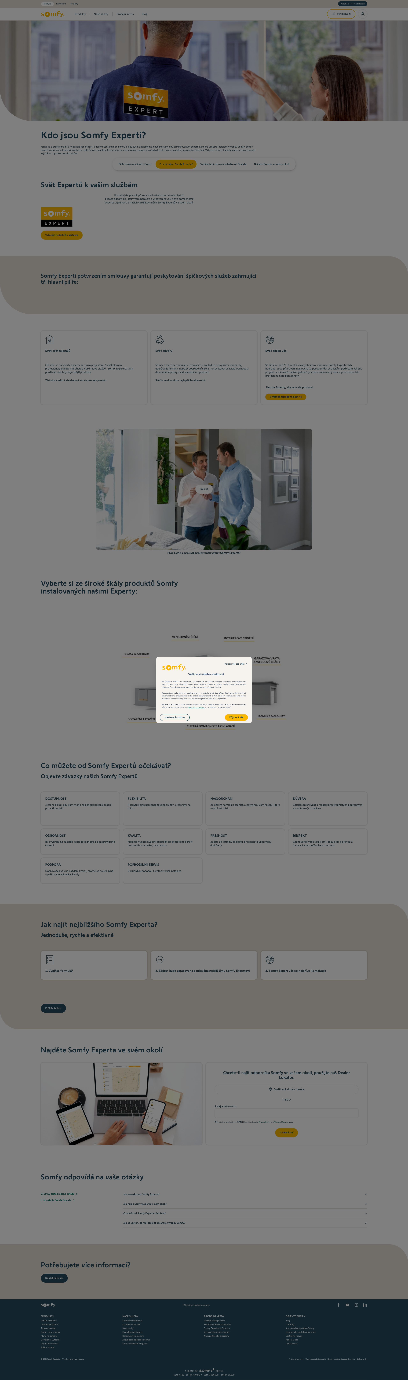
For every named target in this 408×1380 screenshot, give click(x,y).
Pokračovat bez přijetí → (236, 664)
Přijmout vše (236, 717)
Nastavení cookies (175, 717)
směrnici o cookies (196, 707)
